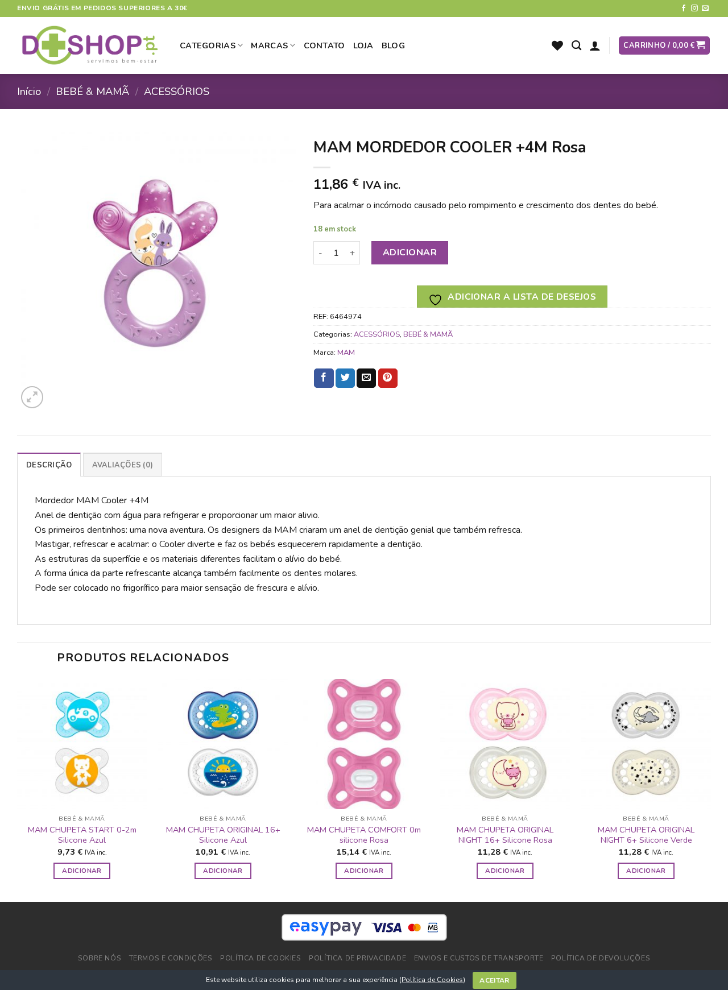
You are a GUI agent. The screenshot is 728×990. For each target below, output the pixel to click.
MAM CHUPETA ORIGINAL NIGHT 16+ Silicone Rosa (505, 835)
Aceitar (494, 980)
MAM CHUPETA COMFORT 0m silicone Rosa (364, 835)
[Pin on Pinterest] (388, 378)
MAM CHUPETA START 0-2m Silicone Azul (82, 835)
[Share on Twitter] (345, 378)
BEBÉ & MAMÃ (92, 91)
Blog (393, 45)
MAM (346, 352)
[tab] (49, 465)
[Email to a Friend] (366, 378)
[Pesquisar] (576, 45)
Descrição (49, 465)
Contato (324, 45)
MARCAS (269, 45)
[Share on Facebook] (323, 378)
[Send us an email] (705, 9)
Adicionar (410, 252)
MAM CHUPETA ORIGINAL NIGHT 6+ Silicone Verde (646, 835)
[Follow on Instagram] (694, 9)
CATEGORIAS (207, 45)
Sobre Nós (100, 958)
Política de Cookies (432, 979)
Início (29, 91)
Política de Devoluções (600, 958)
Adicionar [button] (81, 870)
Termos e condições (171, 958)
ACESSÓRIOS (176, 91)
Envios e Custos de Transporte (479, 958)
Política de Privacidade (357, 958)
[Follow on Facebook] (683, 9)
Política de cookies (260, 958)
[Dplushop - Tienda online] (90, 46)
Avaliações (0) (123, 465)
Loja (363, 45)
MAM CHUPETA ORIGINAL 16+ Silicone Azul (223, 835)
